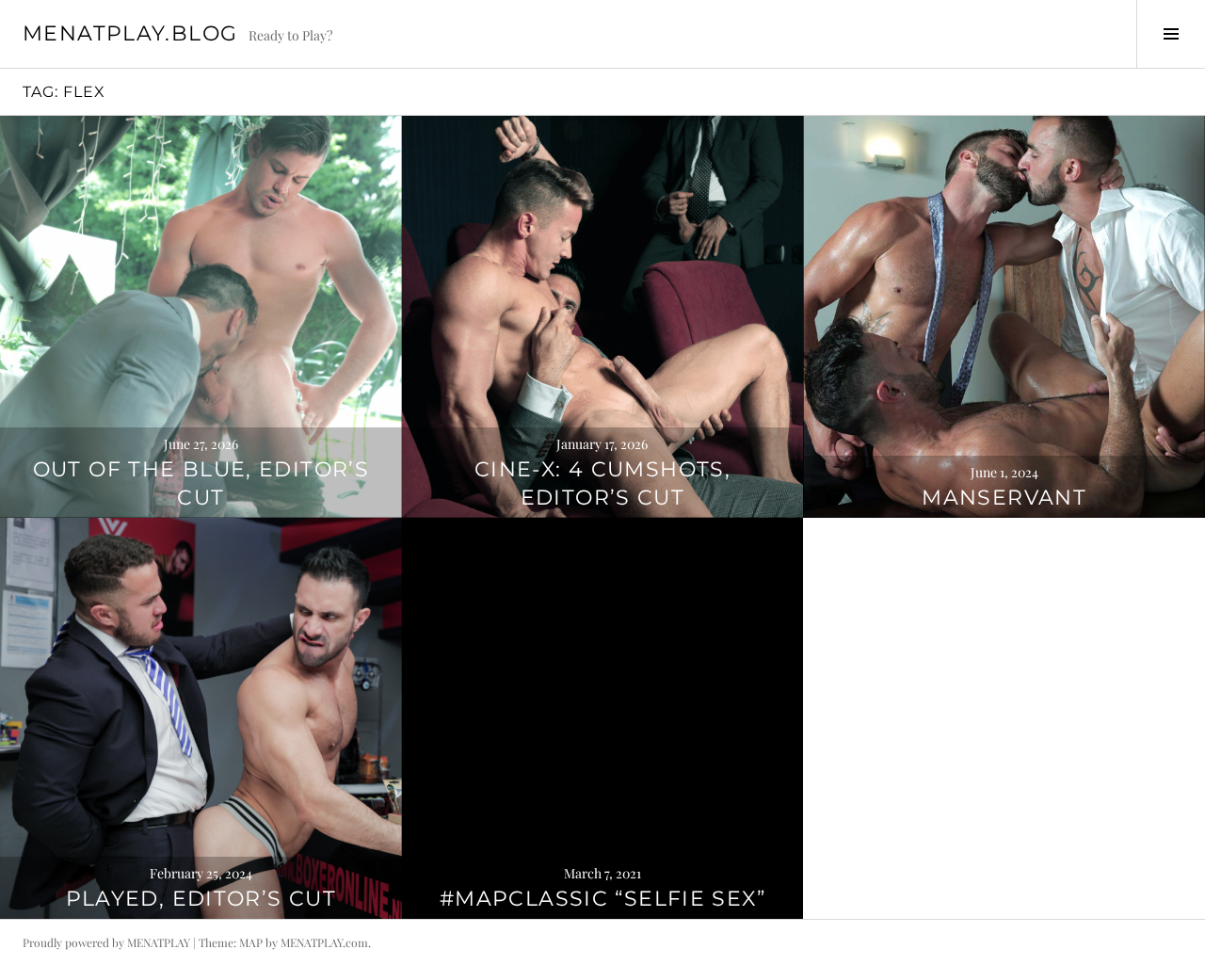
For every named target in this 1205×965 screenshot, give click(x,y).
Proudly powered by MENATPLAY (106, 942)
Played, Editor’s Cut (201, 898)
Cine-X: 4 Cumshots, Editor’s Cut (602, 483)
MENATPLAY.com (324, 942)
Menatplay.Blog (130, 33)
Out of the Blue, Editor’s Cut (201, 483)
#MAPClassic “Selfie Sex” (602, 898)
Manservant (1004, 497)
